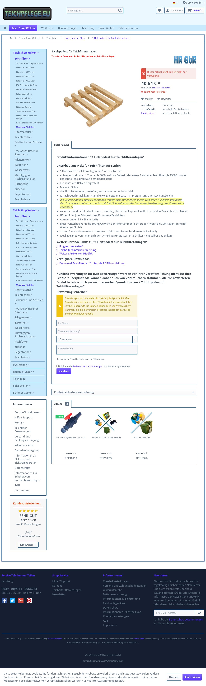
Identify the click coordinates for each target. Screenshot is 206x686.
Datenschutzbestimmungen (88, 366)
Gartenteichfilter (24, 98)
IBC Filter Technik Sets (26, 89)
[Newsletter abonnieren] (199, 613)
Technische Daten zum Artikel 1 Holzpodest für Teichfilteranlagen (83, 56)
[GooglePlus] (22, 602)
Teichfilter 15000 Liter (142, 437)
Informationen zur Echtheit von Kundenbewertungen (28, 476)
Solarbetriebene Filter (26, 111)
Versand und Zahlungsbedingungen (28, 438)
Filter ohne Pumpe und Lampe (26, 117)
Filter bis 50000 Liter (25, 80)
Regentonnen (23, 194)
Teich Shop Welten (25, 52)
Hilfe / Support (24, 417)
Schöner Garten (23, 392)
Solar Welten (21, 385)
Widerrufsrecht (24, 445)
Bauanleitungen (23, 372)
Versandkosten (55, 638)
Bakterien (21, 165)
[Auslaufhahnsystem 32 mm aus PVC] (71, 423)
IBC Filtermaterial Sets (26, 85)
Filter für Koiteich (24, 107)
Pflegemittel (22, 159)
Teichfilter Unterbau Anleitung (77, 250)
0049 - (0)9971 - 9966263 (19, 589)
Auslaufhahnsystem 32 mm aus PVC (71, 437)
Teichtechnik (23, 137)
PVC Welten (20, 365)
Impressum (22, 490)
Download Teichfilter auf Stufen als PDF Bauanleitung (91, 263)
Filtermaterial (23, 132)
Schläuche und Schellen (29, 142)
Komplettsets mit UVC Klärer (29, 122)
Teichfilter (21, 58)
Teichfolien (22, 199)
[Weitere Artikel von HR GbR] (185, 59)
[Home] (5, 28)
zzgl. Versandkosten (161, 87)
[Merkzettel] (159, 10)
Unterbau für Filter (25, 127)
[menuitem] (95, 10)
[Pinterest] (30, 602)
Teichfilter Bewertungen (23, 429)
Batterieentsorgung (26, 450)
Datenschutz (22, 468)
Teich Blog (19, 379)
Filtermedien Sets (24, 93)
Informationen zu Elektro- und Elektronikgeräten (26, 459)
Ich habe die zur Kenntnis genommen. (95, 366)
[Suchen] (120, 10)
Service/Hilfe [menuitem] (194, 2)
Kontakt (19, 422)
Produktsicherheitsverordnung (74, 392)
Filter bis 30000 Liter (25, 76)
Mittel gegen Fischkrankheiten (25, 176)
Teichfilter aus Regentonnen (29, 63)
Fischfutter (21, 184)
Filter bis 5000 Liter (25, 67)
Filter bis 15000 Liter (25, 72)
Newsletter (59, 594)
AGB (17, 485)
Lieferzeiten (147, 113)
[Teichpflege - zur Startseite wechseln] (27, 15)
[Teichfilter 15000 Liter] (141, 423)
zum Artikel (26, 544)
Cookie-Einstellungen (27, 412)
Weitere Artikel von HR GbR (76, 253)
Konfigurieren (192, 677)
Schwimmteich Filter (25, 102)
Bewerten (166, 98)
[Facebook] (6, 602)
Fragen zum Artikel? (71, 246)
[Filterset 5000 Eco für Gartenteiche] (106, 423)
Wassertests (22, 170)
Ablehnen (174, 677)
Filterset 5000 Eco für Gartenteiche (106, 437)
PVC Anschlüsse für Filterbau (26, 152)
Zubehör (20, 189)
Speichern (63, 371)
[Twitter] (14, 602)
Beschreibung (61, 144)
